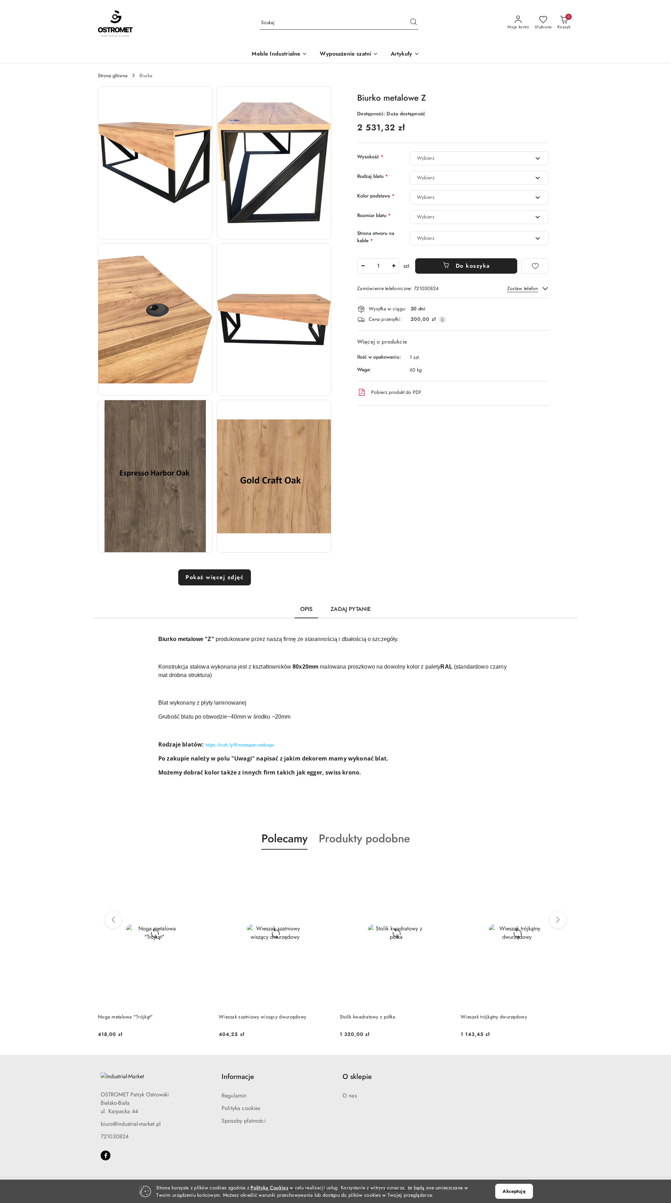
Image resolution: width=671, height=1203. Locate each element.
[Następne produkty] (557, 919)
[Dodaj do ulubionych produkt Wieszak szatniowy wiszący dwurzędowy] (202, 866)
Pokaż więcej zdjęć (215, 577)
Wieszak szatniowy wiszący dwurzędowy (141, 1016)
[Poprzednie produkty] (113, 919)
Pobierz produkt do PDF (396, 392)
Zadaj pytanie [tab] (351, 609)
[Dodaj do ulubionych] (535, 266)
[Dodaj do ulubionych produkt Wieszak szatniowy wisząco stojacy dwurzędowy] (565, 866)
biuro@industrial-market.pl (131, 1124)
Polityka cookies (241, 1108)
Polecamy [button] (284, 838)
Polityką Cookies (269, 1187)
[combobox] (479, 158)
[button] (405, 54)
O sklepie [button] (357, 1077)
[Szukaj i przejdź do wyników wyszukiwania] (413, 22)
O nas (349, 1096)
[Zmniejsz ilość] (363, 266)
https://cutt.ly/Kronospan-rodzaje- (240, 745)
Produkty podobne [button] (364, 838)
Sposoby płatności (244, 1121)
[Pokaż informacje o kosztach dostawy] (442, 319)
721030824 (115, 1136)
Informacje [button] (238, 1077)
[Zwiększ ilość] (393, 266)
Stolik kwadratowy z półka (246, 1016)
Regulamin (234, 1096)
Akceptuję (514, 1191)
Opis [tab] (306, 609)
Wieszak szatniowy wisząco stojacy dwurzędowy (513, 1016)
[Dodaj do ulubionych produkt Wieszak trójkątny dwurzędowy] (444, 866)
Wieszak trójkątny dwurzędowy (373, 1016)
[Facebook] (105, 1155)
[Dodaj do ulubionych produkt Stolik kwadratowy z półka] (323, 866)
